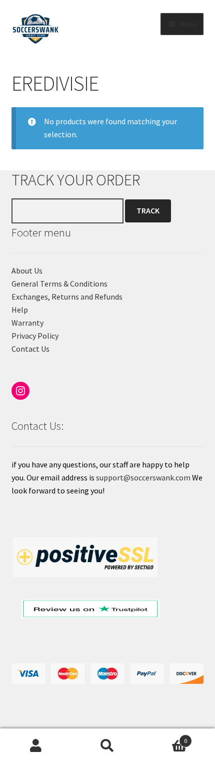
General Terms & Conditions (60, 284)
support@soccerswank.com (143, 477)
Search (107, 746)
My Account (36, 746)
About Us (27, 271)
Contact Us (31, 349)
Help (20, 310)
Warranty (28, 323)
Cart (166, 737)
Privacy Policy (35, 336)
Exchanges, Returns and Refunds (67, 297)
